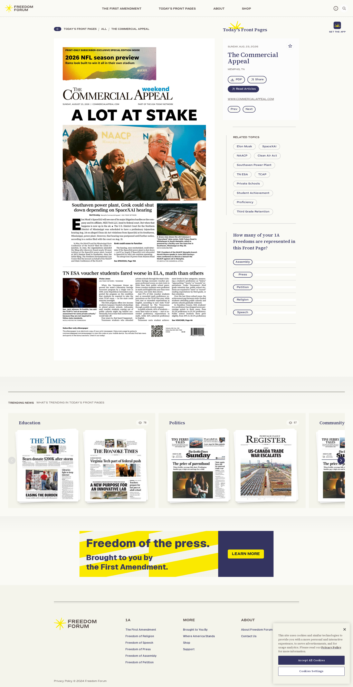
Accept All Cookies (311, 660)
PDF (239, 79)
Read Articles (246, 88)
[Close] (344, 629)
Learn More (246, 554)
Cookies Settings (311, 671)
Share (259, 79)
